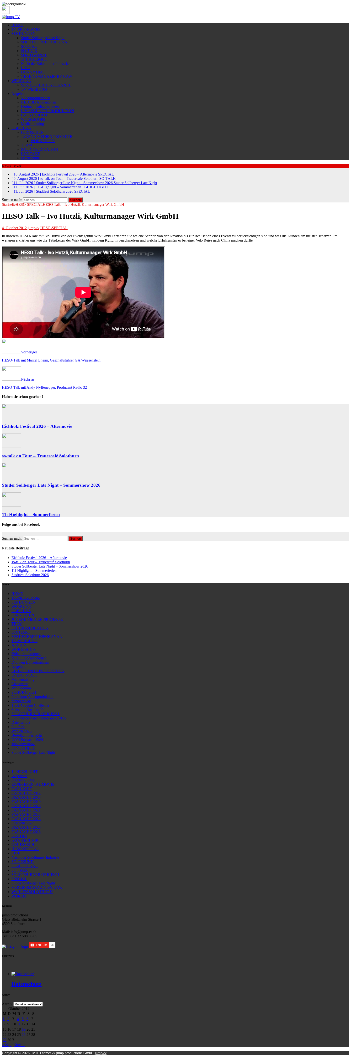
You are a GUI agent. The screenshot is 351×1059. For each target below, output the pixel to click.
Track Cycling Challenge (30, 705)
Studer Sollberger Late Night (42, 38)
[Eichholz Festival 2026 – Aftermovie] (11, 417)
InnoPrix (18, 727)
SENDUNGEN (23, 33)
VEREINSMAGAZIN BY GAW (46, 76)
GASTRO (19, 836)
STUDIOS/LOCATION (39, 149)
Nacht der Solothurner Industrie (45, 64)
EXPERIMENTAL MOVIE (32, 784)
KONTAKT (30, 154)
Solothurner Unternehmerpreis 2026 (38, 718)
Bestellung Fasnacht (26, 735)
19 (24, 1029)
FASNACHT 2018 (26, 797)
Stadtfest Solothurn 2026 (30, 575)
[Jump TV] (11, 17)
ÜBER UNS (21, 128)
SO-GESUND (22, 862)
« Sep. (6, 1045)
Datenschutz (30, 158)
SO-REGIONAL (34, 55)
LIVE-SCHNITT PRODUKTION (47, 111)
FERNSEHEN (32, 132)
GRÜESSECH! (23, 844)
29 (4, 1040)
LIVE (25, 68)
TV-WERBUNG (34, 89)
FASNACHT (21, 789)
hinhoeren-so (21, 701)
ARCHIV (19, 645)
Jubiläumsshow (23, 744)
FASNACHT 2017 (26, 793)
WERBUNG (21, 81)
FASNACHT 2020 (26, 806)
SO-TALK (29, 51)
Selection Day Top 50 (27, 710)
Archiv (7, 1004)
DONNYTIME (33, 72)
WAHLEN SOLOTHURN (32, 892)
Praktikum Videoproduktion (32, 697)
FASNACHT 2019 (26, 802)
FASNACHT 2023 (26, 819)
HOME (17, 25)
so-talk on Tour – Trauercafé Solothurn (40, 455)
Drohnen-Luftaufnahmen (40, 106)
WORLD (18, 896)
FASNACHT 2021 (26, 810)
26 (24, 1035)
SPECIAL (29, 46)
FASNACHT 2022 (26, 814)
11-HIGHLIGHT (34, 59)
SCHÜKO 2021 (23, 692)
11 (19, 1024)
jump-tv (33, 228)
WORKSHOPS (33, 119)
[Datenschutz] (22, 974)
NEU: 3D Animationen (38, 102)
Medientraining (32, 124)
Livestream (19, 684)
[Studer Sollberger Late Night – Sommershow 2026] (11, 476)
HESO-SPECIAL (54, 228)
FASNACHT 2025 (26, 827)
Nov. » (19, 1045)
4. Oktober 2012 (14, 228)
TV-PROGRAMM (25, 29)
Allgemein (19, 776)
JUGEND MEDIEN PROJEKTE (46, 136)
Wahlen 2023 (21, 731)
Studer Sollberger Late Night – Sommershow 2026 (51, 485)
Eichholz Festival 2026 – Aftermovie (37, 426)
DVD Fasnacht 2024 (27, 740)
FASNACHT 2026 (26, 832)
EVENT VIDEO (34, 115)
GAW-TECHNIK (25, 840)
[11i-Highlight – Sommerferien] (11, 505)
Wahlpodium (21, 688)
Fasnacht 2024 (22, 823)
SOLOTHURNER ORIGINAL (45, 42)
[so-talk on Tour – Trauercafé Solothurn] (11, 446)
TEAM (26, 145)
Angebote (18, 94)
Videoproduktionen (35, 98)
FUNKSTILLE (23, 748)
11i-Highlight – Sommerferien (31, 514)
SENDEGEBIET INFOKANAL (46, 85)
